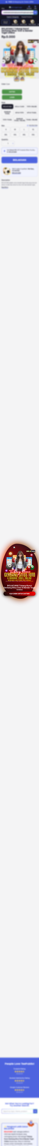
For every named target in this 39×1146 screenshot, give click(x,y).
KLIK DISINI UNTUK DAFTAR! (20, 595)
